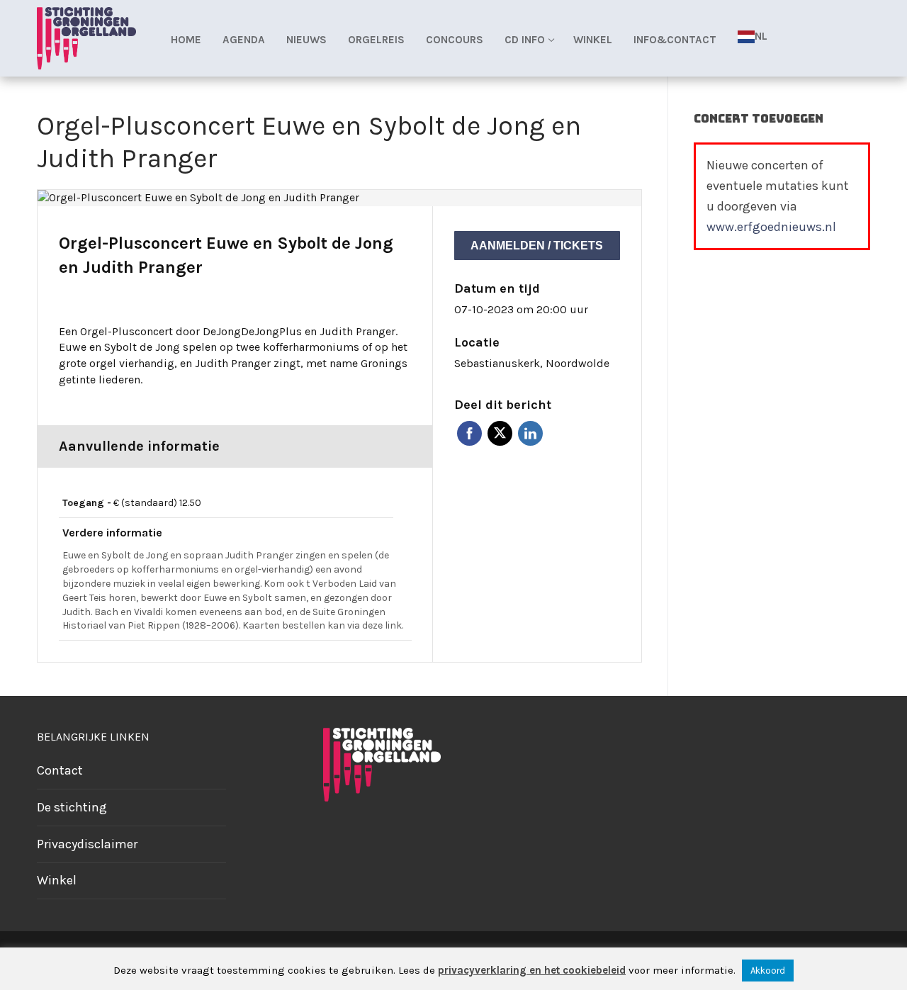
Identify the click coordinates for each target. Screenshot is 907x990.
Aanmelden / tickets (537, 246)
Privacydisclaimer (87, 844)
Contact (60, 770)
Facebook (469, 433)
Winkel (57, 880)
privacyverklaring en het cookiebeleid (532, 970)
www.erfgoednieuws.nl (771, 227)
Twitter (500, 433)
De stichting (72, 807)
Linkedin (530, 433)
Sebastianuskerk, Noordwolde (531, 363)
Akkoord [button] (767, 970)
